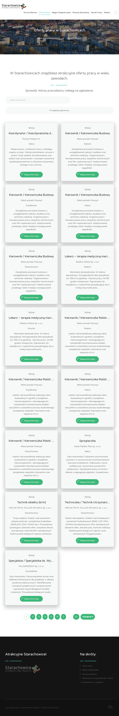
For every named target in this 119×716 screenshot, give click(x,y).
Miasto (107, 12)
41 (76, 616)
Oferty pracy (44, 12)
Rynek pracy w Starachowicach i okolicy (97, 678)
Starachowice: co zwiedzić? (92, 682)
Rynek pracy (96, 12)
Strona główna (30, 12)
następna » (87, 616)
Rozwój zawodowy (81, 12)
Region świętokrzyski (61, 12)
